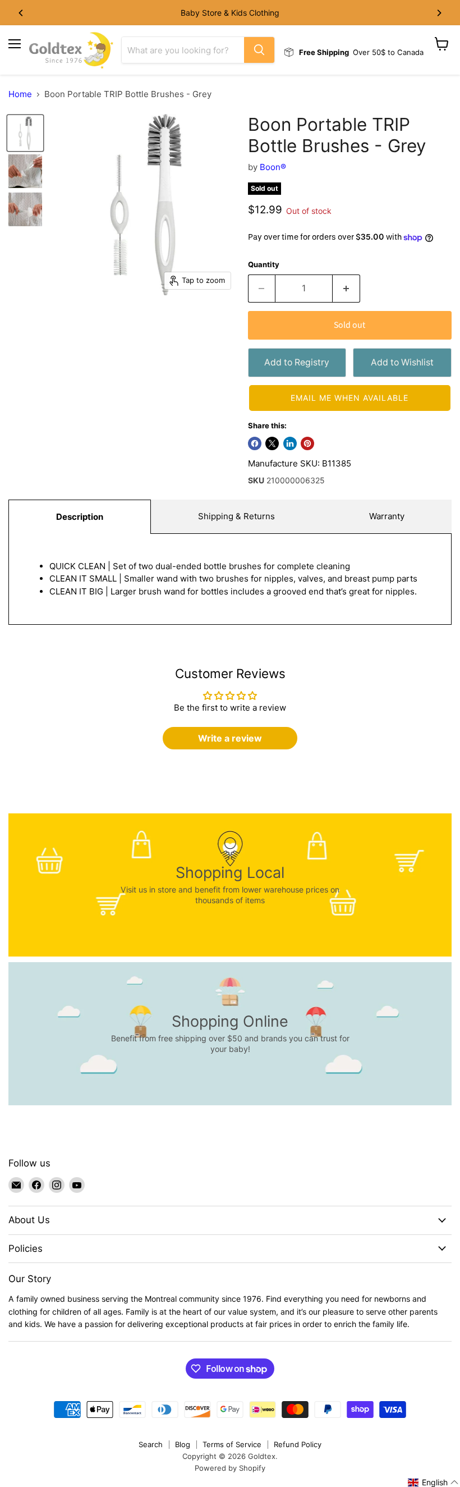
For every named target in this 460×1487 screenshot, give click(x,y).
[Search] (259, 50)
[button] (350, 398)
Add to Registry (296, 362)
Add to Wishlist (402, 362)
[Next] (438, 13)
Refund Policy (297, 1444)
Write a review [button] (230, 738)
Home (20, 94)
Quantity (263, 264)
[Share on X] (272, 443)
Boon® (273, 167)
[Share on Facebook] (254, 443)
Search (151, 1444)
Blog (182, 1444)
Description (79, 516)
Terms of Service (232, 1444)
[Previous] (21, 13)
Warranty (386, 516)
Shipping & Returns (236, 516)
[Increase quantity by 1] (346, 288)
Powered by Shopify (230, 1467)
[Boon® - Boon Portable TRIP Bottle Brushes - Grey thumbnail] (25, 133)
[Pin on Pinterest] (307, 443)
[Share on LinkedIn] (290, 443)
